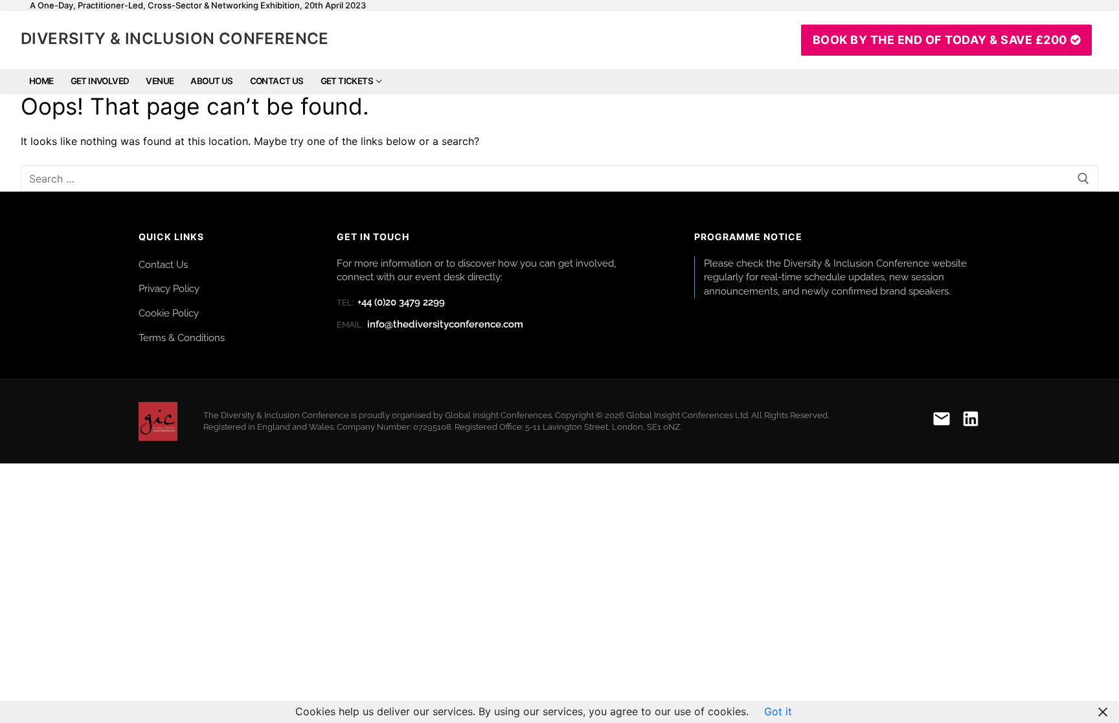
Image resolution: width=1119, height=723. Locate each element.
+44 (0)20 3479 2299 (391, 302)
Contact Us (163, 264)
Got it (778, 711)
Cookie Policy (169, 312)
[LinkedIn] (970, 421)
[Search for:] (559, 178)
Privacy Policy (169, 288)
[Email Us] (941, 421)
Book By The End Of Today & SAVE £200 (940, 40)
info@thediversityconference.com (430, 324)
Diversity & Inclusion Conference (175, 38)
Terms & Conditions (182, 337)
